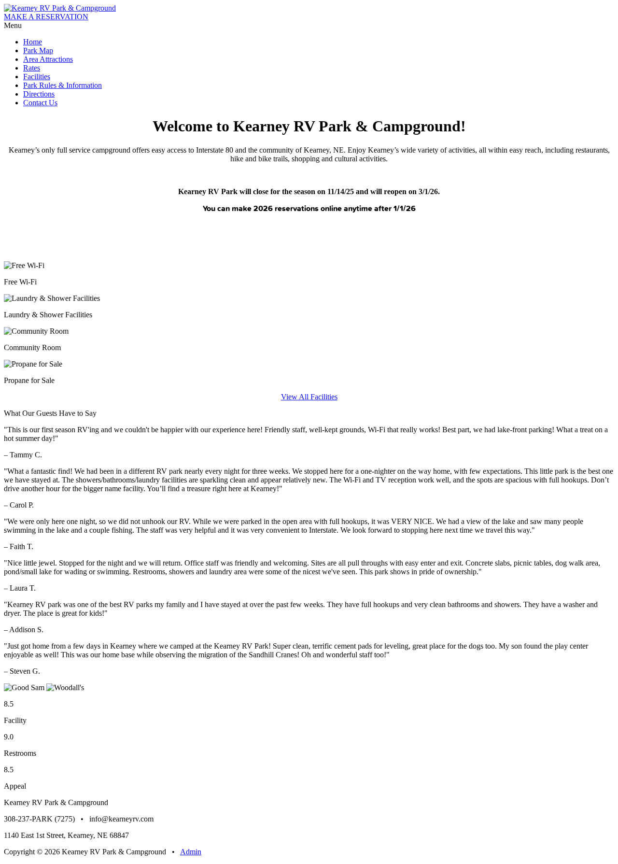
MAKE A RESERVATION (46, 17)
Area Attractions (48, 59)
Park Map (38, 50)
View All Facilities (309, 397)
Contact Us (40, 103)
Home (32, 42)
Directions (39, 94)
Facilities (36, 76)
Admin (190, 852)
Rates (31, 68)
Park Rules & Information (62, 85)
